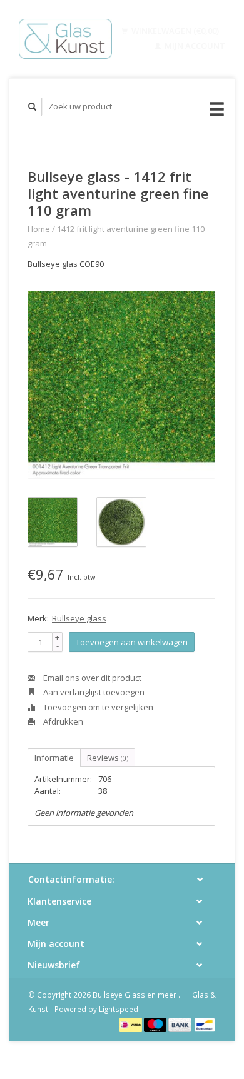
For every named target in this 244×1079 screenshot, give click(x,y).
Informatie (54, 757)
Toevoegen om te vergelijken (97, 707)
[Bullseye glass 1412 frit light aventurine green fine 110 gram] (121, 384)
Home (39, 228)
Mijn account (194, 45)
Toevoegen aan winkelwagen (132, 642)
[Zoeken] (32, 107)
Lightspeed (118, 1009)
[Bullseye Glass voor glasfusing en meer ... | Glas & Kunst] (65, 39)
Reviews (107, 757)
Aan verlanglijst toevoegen (93, 692)
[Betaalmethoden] (131, 1024)
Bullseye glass (79, 618)
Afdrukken (62, 721)
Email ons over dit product (91, 677)
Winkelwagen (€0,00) (174, 30)
